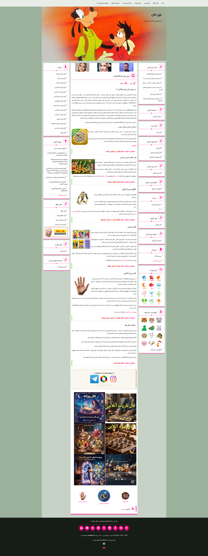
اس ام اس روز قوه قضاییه (154, 73)
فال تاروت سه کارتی (60, 91)
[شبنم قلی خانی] (82, 67)
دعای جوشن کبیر (156, 204)
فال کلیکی (158, 224)
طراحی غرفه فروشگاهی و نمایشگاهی (59, 189)
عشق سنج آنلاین (156, 240)
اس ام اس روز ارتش (155, 93)
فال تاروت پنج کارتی (60, 100)
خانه (162, 3)
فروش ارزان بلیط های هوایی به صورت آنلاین (58, 182)
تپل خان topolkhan (121, 76)
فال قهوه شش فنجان (155, 157)
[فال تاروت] (120, 408)
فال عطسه (63, 251)
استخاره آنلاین (115, 3)
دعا (160, 208)
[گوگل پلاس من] (93, 528)
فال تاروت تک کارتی (60, 87)
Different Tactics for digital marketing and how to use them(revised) (59, 161)
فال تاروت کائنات (61, 82)
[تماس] (104, 528)
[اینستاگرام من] (109, 528)
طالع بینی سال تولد (155, 349)
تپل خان (156, 14)
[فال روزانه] (89, 408)
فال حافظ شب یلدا (61, 219)
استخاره (134, 145)
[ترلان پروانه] (104, 67)
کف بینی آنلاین (130, 311)
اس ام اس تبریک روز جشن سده (152, 78)
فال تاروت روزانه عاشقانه (58, 123)
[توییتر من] (98, 528)
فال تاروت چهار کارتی (60, 96)
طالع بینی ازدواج (156, 188)
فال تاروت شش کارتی (59, 105)
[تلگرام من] (121, 528)
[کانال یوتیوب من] (87, 528)
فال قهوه (158, 148)
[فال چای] (120, 470)
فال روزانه (138, 3)
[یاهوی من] (126, 528)
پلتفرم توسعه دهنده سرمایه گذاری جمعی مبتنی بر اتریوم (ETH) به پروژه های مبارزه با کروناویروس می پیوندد (56, 170)
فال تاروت (147, 3)
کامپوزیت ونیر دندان (60, 148)
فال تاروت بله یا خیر (60, 127)
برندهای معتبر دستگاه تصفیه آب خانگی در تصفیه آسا (57, 153)
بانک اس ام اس (127, 3)
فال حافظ (155, 3)
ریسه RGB (158, 256)
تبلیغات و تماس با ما (102, 3)
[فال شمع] (89, 439)
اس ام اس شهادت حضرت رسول (152, 82)
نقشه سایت (96, 539)
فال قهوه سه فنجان (155, 152)
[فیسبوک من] (115, 528)
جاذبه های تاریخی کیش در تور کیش (56, 177)
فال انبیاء (158, 132)
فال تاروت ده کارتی (60, 114)
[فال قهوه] (120, 439)
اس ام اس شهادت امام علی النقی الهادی (153, 88)
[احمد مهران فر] (126, 67)
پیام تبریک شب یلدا (60, 224)
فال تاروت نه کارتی (60, 109)
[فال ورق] (89, 470)
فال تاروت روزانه (61, 73)
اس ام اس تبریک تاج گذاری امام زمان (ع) (153, 99)
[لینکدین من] (81, 528)
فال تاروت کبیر (61, 78)
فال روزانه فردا (61, 266)
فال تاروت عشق (61, 118)
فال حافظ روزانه (102, 175)
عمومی (123, 509)
